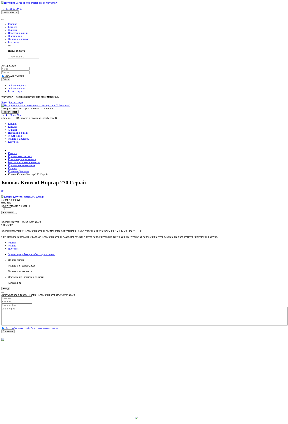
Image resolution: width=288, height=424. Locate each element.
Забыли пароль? (17, 85)
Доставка (13, 248)
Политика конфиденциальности (19, 348)
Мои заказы (14, 388)
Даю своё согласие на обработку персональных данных (32, 328)
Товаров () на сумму (18, 15)
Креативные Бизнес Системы (144, 421)
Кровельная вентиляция (21, 165)
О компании (15, 36)
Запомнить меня (14, 75)
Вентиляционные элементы (24, 162)
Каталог (12, 27)
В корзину (8, 212)
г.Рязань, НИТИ (17, 400)
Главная (12, 24)
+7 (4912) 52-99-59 (11, 8)
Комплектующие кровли (22, 159)
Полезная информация (21, 367)
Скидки (12, 30)
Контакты (13, 42)
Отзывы (12, 242)
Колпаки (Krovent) (18, 171)
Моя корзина (15, 385)
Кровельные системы (20, 156)
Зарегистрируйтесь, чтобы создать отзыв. (31, 254)
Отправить (8, 331)
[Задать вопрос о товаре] (15, 213)
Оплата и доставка (18, 39)
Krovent (12, 168)
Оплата (12, 245)
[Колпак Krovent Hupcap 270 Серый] (22, 196)
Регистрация (15, 91)
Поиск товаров (10, 12)
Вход (4, 102)
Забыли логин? (16, 88)
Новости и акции (18, 33)
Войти (6, 79)
